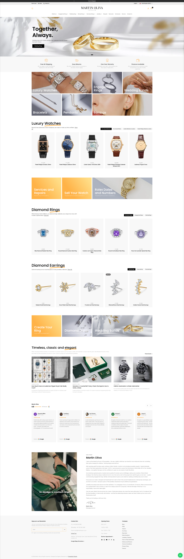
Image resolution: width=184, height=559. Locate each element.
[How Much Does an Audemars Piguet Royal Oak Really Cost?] (51, 369)
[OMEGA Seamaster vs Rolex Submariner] (133, 369)
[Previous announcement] (74, 1)
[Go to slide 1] (88, 54)
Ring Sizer (124, 533)
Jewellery (99, 14)
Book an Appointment (106, 536)
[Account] (148, 8)
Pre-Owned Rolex (117, 128)
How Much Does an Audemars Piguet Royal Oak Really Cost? (49, 387)
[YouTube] (106, 539)
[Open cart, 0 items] (151, 8)
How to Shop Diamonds (128, 539)
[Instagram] (104, 539)
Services (124, 14)
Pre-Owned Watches (106, 128)
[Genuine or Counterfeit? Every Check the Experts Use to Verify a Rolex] (92, 369)
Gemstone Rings (90, 14)
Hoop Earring (140, 269)
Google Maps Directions (77, 541)
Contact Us (47, 3)
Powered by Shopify (72, 556)
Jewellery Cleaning (126, 537)
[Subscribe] (64, 529)
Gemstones (117, 14)
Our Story (124, 531)
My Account (34, 3)
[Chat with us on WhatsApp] (180, 555)
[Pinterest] (109, 539)
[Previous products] (32, 150)
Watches (54, 14)
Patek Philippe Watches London (144, 128)
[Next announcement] (110, 1)
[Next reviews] (151, 405)
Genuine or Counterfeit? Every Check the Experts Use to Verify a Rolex (91, 387)
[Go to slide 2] (89, 54)
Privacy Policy (125, 546)
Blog (123, 524)
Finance (124, 548)
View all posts (148, 353)
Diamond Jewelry (38, 49)
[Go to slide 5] (95, 54)
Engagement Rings (63, 14)
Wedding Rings (73, 14)
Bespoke (105, 14)
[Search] (32, 8)
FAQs (123, 526)
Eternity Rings (81, 14)
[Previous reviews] (147, 405)
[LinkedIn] (113, 539)
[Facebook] (101, 539)
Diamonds (111, 14)
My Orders (40, 3)
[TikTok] (111, 539)
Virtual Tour (73, 533)
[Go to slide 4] (93, 54)
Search (124, 528)
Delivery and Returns (127, 542)
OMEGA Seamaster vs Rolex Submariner (126, 386)
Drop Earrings (148, 269)
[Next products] (151, 150)
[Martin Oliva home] (92, 8)
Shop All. (46, 215)
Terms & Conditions (127, 544)
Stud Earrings (131, 269)
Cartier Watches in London (129, 128)
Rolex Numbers (126, 535)
